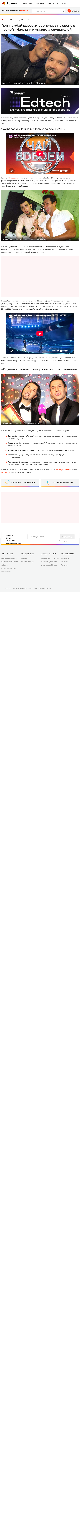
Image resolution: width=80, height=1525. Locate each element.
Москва (24, 558)
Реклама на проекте (75, 10)
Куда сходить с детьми (50, 558)
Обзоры (24, 20)
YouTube (64, 562)
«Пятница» (6, 472)
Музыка (32, 20)
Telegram (64, 565)
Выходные (27, 3)
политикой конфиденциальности (63, 541)
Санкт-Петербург (27, 562)
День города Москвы (49, 565)
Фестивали (53, 3)
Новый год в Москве (49, 562)
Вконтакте (65, 558)
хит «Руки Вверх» (63, 469)
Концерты (40, 3)
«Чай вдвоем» (13, 178)
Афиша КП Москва (11, 20)
